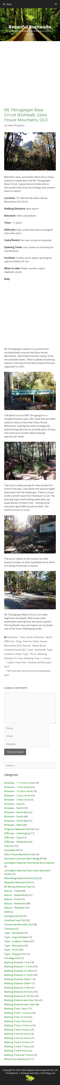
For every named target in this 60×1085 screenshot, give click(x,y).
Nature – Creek (12, 890)
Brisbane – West (13, 824)
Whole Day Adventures (16, 1059)
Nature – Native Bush (16, 895)
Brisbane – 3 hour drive (17, 799)
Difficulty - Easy (12, 641)
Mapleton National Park (17, 882)
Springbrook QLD (13, 916)
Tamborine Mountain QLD (18, 924)
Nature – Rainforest (15, 903)
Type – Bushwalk (13, 932)
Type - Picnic (30, 654)
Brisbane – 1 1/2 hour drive (19, 782)
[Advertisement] (30, 72)
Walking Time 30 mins (16, 1033)
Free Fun (27, 641)
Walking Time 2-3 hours (17, 1025)
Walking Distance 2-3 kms (18, 974)
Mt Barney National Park (17, 886)
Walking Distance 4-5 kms (18, 991)
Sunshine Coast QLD (15, 649)
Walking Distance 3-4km (17, 987)
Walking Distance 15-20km (19, 970)
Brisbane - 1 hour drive (20, 637)
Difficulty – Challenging (17, 833)
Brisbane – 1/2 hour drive (18, 791)
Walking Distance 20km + (18, 979)
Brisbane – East (12, 803)
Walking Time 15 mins (16, 1017)
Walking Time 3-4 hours (17, 1029)
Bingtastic (13, 1073)
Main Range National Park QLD (21, 878)
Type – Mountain (13, 945)
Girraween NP (11, 850)
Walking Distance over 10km (19, 1004)
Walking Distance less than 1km (21, 1000)
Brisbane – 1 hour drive (17, 787)
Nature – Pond (12, 899)
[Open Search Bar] (56, 4)
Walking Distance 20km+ (18, 983)
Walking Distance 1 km (16, 962)
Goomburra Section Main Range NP (23, 858)
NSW (6, 911)
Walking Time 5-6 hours (17, 1042)
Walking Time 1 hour (15, 1008)
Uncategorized (12, 958)
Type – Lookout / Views (16, 941)
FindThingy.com (47, 1073)
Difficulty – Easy (13, 837)
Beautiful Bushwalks (30, 27)
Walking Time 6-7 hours (17, 1046)
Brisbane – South (13, 816)
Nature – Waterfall (14, 907)
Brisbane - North (43, 637)
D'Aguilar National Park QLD (20, 829)
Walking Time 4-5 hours (17, 1038)
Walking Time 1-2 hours (37, 658)
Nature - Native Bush (34, 645)
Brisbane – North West (16, 812)
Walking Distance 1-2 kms (18, 966)
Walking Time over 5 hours (19, 1054)
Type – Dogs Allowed (15, 937)
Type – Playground (14, 953)
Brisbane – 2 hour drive (17, 795)
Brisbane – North (13, 808)
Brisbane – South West (16, 820)
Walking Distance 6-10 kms (19, 996)
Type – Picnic (11, 949)
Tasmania (9, 928)
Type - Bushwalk (36, 649)
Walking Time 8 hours (16, 1050)
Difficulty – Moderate (15, 841)
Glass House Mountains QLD (20, 854)
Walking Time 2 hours (16, 1021)
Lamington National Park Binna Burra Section (29, 862)
